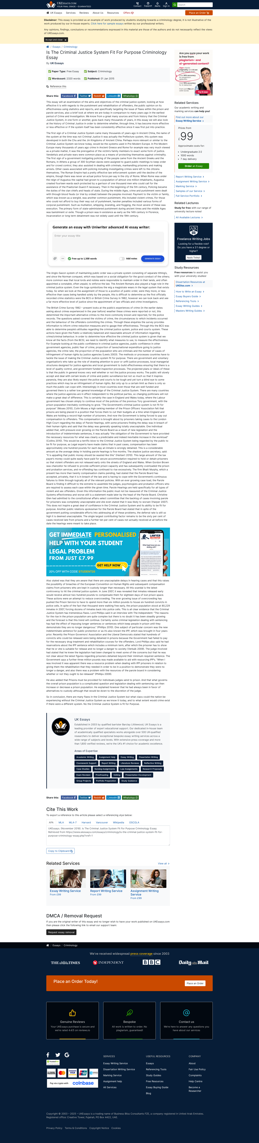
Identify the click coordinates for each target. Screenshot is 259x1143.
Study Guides (153, 1075)
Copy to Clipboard (59, 850)
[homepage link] (47, 46)
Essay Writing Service (115, 1063)
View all (163, 863)
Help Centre (195, 1081)
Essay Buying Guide (157, 1087)
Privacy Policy (54, 1128)
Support (148, 5)
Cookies (116, 1128)
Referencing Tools (186, 301)
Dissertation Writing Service (119, 1069)
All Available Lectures (188, 217)
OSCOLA (134, 822)
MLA (61, 822)
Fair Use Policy (197, 1069)
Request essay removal (61, 932)
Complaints (195, 1075)
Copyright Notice (99, 1128)
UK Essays (55, 12)
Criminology (70, 46)
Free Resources (154, 1081)
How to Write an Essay (189, 291)
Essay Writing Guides (188, 305)
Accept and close (54, 39)
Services (71, 12)
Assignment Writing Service (192, 181)
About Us (98, 12)
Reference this (58, 86)
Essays (56, 46)
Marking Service (185, 186)
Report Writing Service (189, 176)
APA (51, 822)
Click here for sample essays (107, 23)
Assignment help (112, 1081)
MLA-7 (73, 822)
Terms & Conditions (76, 1128)
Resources (113, 12)
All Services (109, 1087)
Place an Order (198, 12)
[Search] (174, 4)
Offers (127, 12)
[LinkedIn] (58, 1054)
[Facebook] (49, 1054)
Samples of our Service (189, 191)
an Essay (194, 165)
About (192, 1063)
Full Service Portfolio (188, 195)
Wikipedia (118, 822)
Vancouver (102, 822)
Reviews (84, 12)
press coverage (141, 953)
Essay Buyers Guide (187, 296)
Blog (148, 1093)
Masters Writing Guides (189, 310)
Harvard (86, 822)
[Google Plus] (67, 1054)
